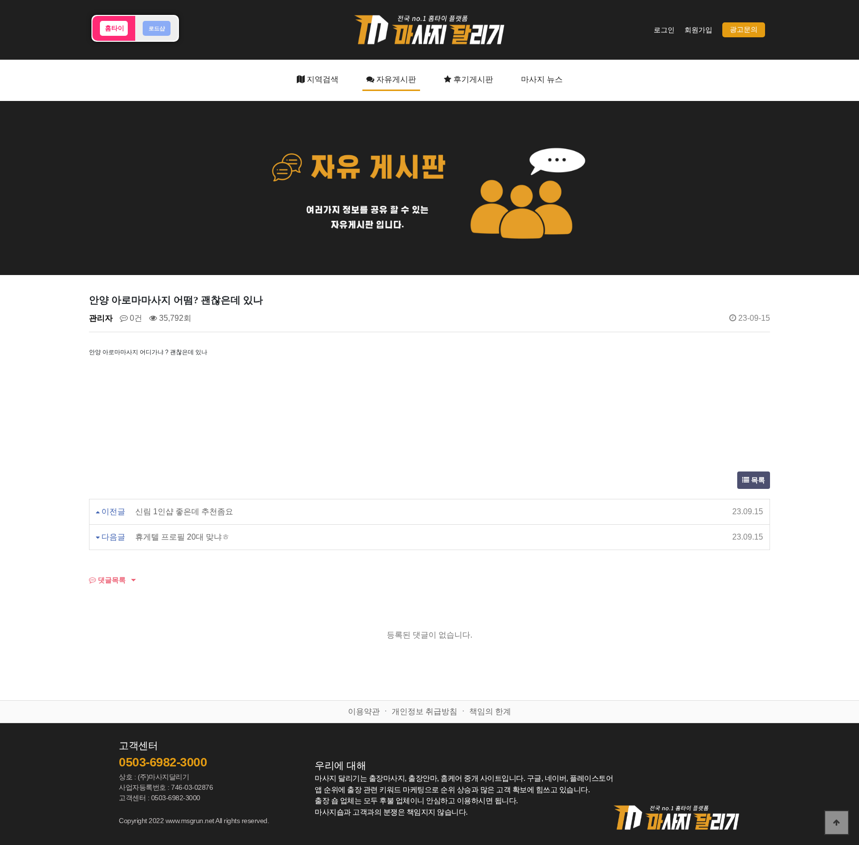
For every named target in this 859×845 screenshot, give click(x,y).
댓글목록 (111, 580)
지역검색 (322, 79)
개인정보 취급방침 (424, 711)
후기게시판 (472, 79)
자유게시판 (395, 79)
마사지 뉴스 (542, 79)
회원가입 (698, 30)
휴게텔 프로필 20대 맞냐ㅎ (182, 537)
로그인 (664, 30)
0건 (135, 318)
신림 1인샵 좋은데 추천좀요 (184, 511)
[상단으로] (836, 822)
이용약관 (364, 711)
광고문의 (744, 29)
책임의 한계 (490, 711)
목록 (757, 480)
